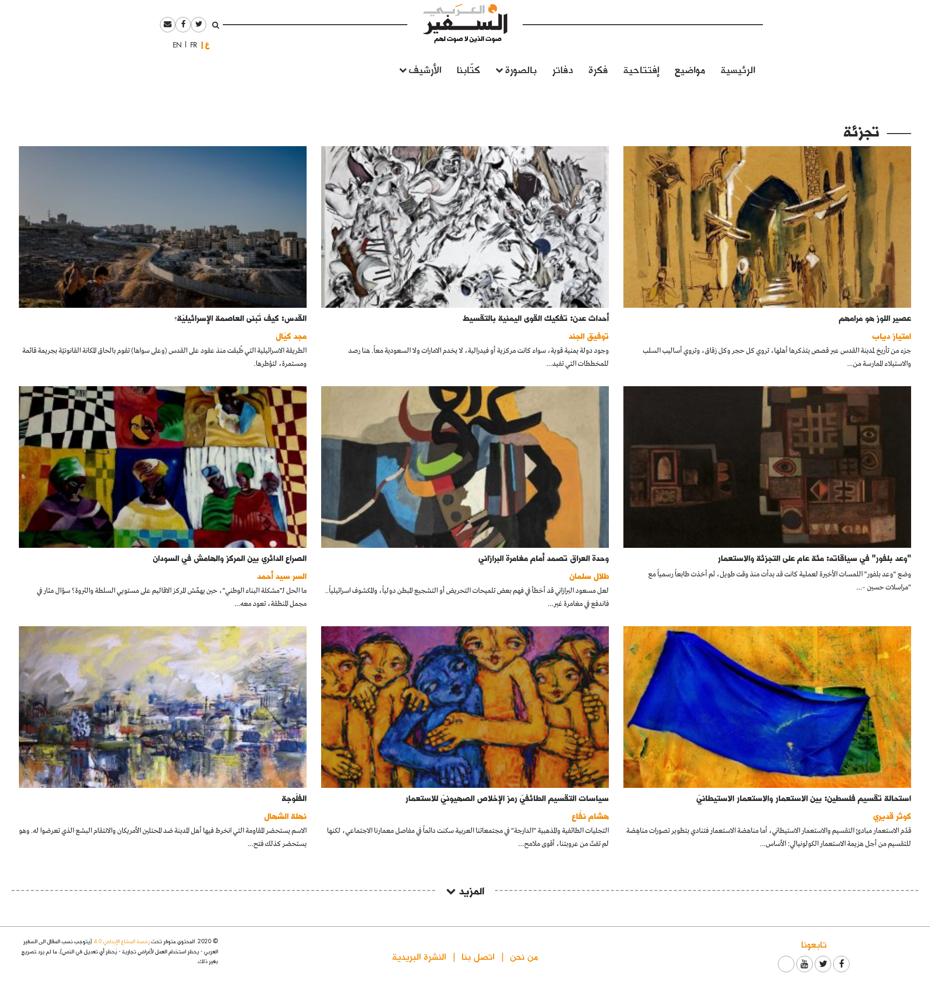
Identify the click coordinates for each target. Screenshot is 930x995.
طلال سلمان (589, 576)
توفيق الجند (589, 336)
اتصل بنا (478, 956)
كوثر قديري (892, 816)
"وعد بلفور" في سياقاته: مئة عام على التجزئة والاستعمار (814, 558)
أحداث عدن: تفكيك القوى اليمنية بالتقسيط (536, 318)
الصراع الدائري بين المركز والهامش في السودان (230, 558)
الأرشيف (425, 69)
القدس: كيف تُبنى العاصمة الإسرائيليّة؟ (240, 318)
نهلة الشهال (285, 816)
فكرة (598, 69)
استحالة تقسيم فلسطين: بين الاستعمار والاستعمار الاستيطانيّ (804, 798)
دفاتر (562, 69)
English (174, 45)
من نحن (524, 956)
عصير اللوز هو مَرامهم (875, 318)
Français (191, 45)
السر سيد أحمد (282, 576)
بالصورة (521, 69)
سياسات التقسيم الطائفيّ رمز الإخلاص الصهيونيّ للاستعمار (507, 798)
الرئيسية (738, 69)
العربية (207, 44)
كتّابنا (468, 69)
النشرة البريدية (419, 956)
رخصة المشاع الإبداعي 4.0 (121, 941)
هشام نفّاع (590, 816)
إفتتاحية (641, 69)
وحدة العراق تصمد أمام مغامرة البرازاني (544, 558)
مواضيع (690, 69)
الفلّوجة (294, 798)
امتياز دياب (891, 336)
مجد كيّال (291, 336)
